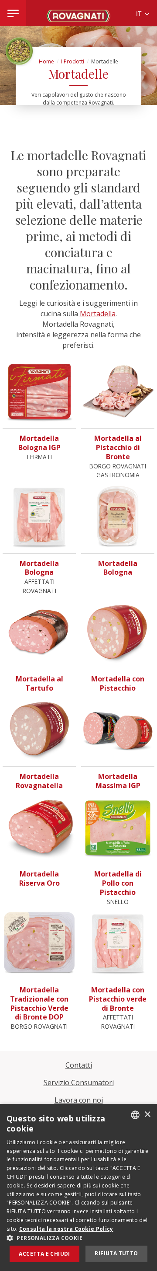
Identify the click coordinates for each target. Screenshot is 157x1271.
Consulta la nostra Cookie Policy (66, 1229)
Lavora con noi (79, 1100)
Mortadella (98, 313)
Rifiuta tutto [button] (116, 1253)
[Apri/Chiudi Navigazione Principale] (13, 13)
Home (46, 61)
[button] (78, 1237)
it (139, 13)
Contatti (78, 1065)
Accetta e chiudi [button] (44, 1253)
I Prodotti (72, 61)
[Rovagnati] (78, 13)
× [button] (147, 1114)
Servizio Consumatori (79, 1082)
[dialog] (78, 1187)
